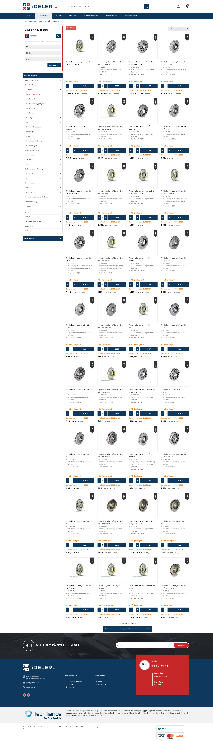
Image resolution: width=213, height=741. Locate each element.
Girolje (27, 217)
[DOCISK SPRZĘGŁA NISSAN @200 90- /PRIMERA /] (143, 110)
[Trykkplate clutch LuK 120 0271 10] (143, 373)
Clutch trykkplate (33, 94)
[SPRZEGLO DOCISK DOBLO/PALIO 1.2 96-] (143, 570)
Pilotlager (30, 131)
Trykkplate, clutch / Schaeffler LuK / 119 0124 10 (142, 522)
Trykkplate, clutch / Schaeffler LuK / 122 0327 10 (79, 259)
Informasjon (71, 675)
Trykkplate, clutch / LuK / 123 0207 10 (141, 127)
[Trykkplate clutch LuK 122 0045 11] (143, 309)
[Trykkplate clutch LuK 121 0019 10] (112, 373)
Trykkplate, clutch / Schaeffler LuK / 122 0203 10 (173, 259)
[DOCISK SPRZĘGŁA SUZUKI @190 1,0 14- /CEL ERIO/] (80, 505)
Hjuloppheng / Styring (34, 169)
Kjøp (85, 86)
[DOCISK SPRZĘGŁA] (143, 46)
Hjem (29, 16)
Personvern (27, 729)
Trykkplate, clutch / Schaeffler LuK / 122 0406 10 (142, 192)
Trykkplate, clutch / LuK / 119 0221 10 (140, 455)
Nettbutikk (43, 16)
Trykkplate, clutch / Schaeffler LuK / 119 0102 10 (79, 587)
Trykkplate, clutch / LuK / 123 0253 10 (77, 127)
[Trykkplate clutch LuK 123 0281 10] (112, 46)
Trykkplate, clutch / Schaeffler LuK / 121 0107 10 (173, 326)
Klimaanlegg (30, 183)
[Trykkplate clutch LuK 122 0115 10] (80, 309)
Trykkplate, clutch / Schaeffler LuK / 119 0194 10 (173, 455)
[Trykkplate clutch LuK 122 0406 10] (143, 175)
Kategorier (100, 675)
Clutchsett (31, 108)
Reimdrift (29, 192)
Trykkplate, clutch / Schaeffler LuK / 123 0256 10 (173, 63)
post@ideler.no (32, 683)
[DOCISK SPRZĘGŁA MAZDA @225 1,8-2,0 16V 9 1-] (112, 110)
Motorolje (29, 226)
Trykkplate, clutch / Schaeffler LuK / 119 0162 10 (110, 522)
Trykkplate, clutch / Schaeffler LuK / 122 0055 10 (110, 326)
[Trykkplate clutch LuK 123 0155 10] (175, 110)
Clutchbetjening (33, 99)
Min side (72, 16)
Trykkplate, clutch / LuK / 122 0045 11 (141, 326)
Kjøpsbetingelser (91, 16)
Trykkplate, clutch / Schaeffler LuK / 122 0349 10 (173, 192)
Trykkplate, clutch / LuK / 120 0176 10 (172, 391)
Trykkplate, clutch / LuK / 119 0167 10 (77, 522)
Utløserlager (31, 145)
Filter (27, 164)
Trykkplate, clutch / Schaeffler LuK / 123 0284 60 (79, 63)
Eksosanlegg (30, 155)
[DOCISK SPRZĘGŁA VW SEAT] (80, 570)
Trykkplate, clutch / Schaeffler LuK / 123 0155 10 (173, 127)
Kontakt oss (111, 16)
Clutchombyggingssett (36, 103)
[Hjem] (25, 21)
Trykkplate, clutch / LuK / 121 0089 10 (77, 391)
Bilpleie (28, 212)
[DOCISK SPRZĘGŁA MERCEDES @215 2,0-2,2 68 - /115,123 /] (112, 309)
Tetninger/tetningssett (36, 141)
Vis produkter (54, 65)
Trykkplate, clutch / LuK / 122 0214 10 (141, 259)
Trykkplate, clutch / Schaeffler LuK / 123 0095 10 (79, 192)
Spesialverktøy (31, 201)
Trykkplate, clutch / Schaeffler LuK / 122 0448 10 (110, 192)
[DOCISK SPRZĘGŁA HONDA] (112, 175)
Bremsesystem (31, 80)
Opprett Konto (130, 16)
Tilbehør (28, 206)
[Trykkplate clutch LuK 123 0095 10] (80, 175)
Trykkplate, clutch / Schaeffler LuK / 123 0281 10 (110, 63)
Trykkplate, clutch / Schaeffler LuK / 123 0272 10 (142, 63)
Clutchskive (31, 113)
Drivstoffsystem (32, 150)
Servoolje (28, 231)
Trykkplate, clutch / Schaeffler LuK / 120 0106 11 (110, 455)
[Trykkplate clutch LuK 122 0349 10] (175, 175)
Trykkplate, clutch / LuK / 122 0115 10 (77, 326)
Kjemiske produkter (33, 221)
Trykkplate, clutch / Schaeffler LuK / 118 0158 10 (142, 587)
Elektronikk (29, 159)
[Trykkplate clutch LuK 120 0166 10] (80, 438)
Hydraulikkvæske (33, 127)
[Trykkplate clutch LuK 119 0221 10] (143, 438)
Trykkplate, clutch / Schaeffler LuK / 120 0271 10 (142, 391)
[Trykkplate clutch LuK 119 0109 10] (175, 505)
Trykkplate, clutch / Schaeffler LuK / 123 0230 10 (110, 127)
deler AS (35, 727)
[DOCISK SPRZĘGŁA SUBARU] (80, 46)
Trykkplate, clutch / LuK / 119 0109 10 (172, 522)
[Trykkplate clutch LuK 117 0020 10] (175, 570)
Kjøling (27, 178)
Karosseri (29, 173)
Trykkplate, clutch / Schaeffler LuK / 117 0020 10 (173, 587)
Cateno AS (74, 727)
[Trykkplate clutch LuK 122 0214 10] (143, 242)
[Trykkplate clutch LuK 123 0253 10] (80, 110)
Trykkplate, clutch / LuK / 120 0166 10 (77, 455)
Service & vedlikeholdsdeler (36, 197)
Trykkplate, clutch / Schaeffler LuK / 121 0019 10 (110, 391)
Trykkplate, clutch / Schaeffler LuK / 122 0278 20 (110, 259)
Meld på (181, 645)
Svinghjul (30, 136)
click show (41, 238)
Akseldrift (30, 89)
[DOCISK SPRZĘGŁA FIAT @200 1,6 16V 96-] (175, 373)
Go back (70, 28)
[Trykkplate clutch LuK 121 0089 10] (80, 373)
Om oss (58, 16)
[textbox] (107, 6)
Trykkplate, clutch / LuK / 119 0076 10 (109, 587)
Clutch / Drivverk (35, 21)
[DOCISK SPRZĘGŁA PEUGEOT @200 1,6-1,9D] (112, 438)
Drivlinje (29, 117)
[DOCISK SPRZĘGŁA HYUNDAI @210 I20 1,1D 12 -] (175, 309)
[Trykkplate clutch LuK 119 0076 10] (112, 570)
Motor (27, 187)
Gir (27, 122)
